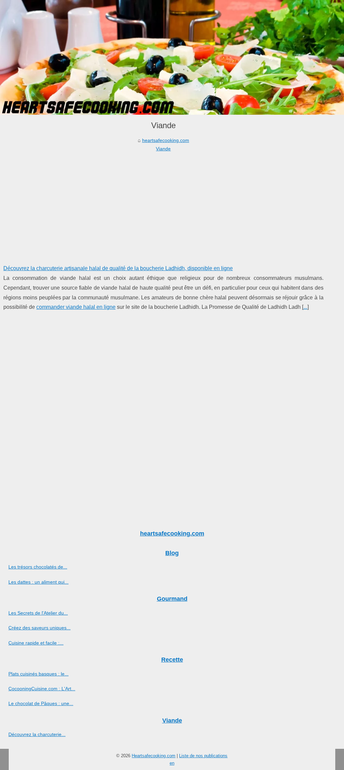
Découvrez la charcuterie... (37, 734)
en (172, 763)
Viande (163, 148)
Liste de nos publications (203, 755)
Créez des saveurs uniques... (39, 627)
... (305, 307)
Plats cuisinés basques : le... (38, 673)
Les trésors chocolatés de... (37, 567)
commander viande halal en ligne (76, 307)
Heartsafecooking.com (153, 755)
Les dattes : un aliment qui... (38, 582)
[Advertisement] (163, 203)
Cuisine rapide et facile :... (35, 643)
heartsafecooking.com (165, 140)
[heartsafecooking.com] (172, 57)
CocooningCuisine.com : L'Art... (41, 688)
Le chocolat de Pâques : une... (40, 703)
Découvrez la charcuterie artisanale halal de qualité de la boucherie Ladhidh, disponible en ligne (118, 268)
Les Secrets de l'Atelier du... (38, 613)
